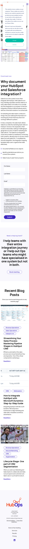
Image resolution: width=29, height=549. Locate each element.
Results (14, 533)
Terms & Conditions (11, 520)
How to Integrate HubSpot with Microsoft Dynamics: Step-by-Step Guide (14, 399)
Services (14, 530)
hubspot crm (10, 334)
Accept (14, 40)
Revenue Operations (12, 328)
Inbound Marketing (12, 451)
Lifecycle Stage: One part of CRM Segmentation (14, 464)
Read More (7, 361)
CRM (7, 391)
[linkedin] (14, 540)
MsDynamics (18, 391)
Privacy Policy (19, 520)
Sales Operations (11, 331)
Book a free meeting (15, 528)
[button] (27, 4)
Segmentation (10, 457)
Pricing (14, 536)
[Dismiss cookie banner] (23, 6)
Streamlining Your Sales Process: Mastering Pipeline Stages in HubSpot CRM (13, 343)
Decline (14, 44)
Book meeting (14, 272)
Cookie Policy (14, 522)
